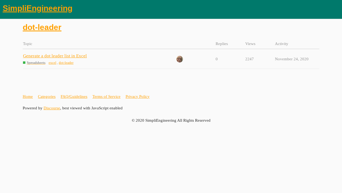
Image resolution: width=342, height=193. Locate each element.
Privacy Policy (138, 96)
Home (28, 96)
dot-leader (66, 63)
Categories (47, 96)
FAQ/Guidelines (74, 96)
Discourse (52, 108)
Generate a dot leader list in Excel (55, 55)
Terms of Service (106, 96)
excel (52, 63)
